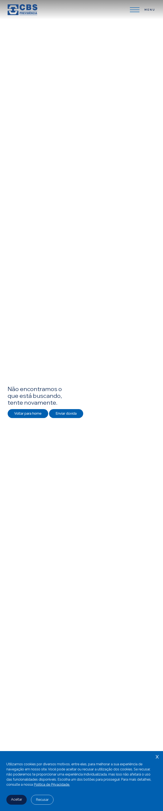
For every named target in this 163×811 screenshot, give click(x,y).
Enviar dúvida (66, 413)
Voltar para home (28, 413)
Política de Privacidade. (52, 785)
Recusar (42, 800)
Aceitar (16, 799)
